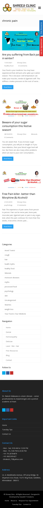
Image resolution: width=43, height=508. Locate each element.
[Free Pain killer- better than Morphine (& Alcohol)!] (21, 180)
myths (7, 282)
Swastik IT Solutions (27, 497)
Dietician (9, 341)
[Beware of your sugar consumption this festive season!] (21, 108)
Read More (8, 87)
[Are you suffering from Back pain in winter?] (21, 40)
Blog (7, 355)
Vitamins (8, 305)
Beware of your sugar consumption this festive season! (17, 126)
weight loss (9, 309)
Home (8, 327)
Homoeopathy (11, 337)
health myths (10, 264)
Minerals (34, 134)
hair (6, 259)
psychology (8, 205)
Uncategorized (10, 300)
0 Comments (22, 66)
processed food (11, 287)
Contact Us (6, 434)
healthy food (8, 66)
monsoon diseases (12, 277)
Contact (9, 360)
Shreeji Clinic (21, 63)
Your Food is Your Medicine (15, 314)
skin (6, 296)
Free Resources (12, 351)
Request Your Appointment (28, 501)
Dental (8, 332)
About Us (14, 501)
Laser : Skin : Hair (12, 346)
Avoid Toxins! (10, 250)
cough (7, 255)
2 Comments (21, 205)
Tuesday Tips (7, 429)
